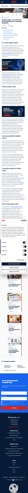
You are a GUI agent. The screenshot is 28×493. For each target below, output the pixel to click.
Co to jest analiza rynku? (8, 30)
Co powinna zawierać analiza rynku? (10, 35)
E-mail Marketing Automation (14, 433)
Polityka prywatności (13, 477)
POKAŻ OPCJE (20, 260)
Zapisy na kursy (14, 446)
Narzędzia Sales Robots (14, 450)
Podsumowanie (6, 38)
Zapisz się (14, 408)
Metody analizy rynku (7, 31)
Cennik (14, 439)
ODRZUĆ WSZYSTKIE (14, 271)
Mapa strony (22, 477)
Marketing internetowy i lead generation (14, 453)
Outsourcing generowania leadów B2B (14, 437)
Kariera (14, 471)
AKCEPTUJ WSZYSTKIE (14, 263)
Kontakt (14, 462)
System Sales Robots (14, 435)
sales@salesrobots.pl (14, 426)
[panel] (26, 2)
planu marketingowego (7, 53)
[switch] (25, 246)
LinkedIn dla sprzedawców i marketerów (14, 448)
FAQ (14, 465)
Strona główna (4, 6)
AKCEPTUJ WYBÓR (14, 267)
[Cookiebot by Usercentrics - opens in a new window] (21, 220)
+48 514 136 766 (14, 424)
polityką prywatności (14, 401)
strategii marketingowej (16, 206)
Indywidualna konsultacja (14, 467)
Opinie (14, 469)
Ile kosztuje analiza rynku (8, 37)
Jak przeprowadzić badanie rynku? (10, 33)
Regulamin (5, 477)
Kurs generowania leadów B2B (14, 455)
